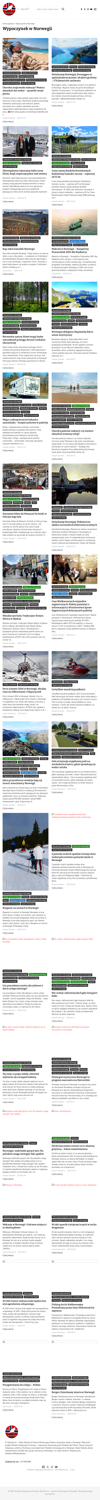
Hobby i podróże (77, 163)
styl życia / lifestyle (77, 241)
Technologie (26, 506)
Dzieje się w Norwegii (12, 163)
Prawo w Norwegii (26, 76)
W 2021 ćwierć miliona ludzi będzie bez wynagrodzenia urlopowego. (24, 1302)
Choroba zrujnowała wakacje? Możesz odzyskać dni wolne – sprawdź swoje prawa (24, 90)
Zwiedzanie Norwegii (82, 70)
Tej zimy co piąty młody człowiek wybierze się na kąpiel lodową (21, 1075)
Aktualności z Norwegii (61, 156)
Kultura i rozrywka (37, 594)
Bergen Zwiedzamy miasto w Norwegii (73, 1392)
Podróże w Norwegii (87, 67)
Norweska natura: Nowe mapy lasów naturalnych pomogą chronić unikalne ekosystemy (24, 339)
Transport (25, 412)
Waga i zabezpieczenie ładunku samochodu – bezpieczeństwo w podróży (25, 421)
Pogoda (92, 982)
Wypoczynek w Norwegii (36, 80)
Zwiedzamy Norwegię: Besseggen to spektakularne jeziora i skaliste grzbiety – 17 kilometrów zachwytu (74, 77)
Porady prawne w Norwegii (63, 416)
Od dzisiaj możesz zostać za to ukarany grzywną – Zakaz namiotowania (73, 1147)
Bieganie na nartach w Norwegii (21, 908)
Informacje (28, 1293)
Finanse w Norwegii (78, 317)
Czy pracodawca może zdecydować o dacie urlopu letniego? (23, 987)
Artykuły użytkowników (12, 1293)
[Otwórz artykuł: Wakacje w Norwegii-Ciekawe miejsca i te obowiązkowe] (25, 1199)
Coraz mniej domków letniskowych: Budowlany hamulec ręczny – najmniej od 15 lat (73, 173)
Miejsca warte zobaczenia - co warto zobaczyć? (21, 601)
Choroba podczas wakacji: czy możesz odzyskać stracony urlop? (72, 432)
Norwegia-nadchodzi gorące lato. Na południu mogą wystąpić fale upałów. (23, 1152)
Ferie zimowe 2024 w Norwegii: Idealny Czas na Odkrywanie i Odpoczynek (24, 690)
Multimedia (18, 502)
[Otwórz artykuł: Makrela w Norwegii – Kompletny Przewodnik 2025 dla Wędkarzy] (75, 222)
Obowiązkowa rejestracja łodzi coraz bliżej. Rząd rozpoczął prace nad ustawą (25, 172)
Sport (6, 900)
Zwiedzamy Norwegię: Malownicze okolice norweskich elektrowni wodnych (74, 523)
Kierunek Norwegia (11, 238)
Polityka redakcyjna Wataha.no (40, 1470)
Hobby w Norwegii (26, 762)
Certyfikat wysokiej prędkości (68, 689)
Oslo (34, 502)
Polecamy (34, 604)
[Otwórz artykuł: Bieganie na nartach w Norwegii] (25, 852)
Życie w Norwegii (28, 83)
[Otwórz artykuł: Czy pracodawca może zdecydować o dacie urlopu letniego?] (25, 953)
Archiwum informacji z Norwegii (65, 750)
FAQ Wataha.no (61, 1470)
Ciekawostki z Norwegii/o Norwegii (17, 159)
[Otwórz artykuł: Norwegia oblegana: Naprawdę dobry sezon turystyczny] (75, 295)
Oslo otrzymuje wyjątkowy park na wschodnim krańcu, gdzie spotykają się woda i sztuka (74, 764)
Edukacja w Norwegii (30, 322)
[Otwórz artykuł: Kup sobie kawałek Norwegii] (25, 222)
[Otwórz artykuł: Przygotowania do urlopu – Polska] (25, 1355)
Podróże (73, 67)
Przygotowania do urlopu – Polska (21, 1384)
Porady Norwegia (77, 413)
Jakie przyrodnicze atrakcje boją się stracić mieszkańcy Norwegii (22, 782)
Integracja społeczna (27, 591)
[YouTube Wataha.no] (91, 9)
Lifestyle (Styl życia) (25, 597)
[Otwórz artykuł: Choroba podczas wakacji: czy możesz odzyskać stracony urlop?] (75, 387)
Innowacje (7, 502)
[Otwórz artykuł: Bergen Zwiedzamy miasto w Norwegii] (75, 1357)
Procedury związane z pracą (14, 80)
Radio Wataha (9, 608)
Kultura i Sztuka (9, 597)
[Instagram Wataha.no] (88, 9)
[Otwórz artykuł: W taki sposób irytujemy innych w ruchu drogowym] (75, 1199)
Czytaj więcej (8, 121)
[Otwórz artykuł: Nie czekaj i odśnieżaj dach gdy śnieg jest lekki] (75, 955)
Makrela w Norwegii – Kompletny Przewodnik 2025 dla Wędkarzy (70, 250)
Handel (71, 321)
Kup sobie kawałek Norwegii (19, 249)
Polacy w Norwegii (11, 1381)
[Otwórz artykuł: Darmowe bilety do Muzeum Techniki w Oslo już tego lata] (25, 477)
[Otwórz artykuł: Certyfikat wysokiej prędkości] (75, 665)
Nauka (27, 502)
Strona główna (8, 24)
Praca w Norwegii (10, 76)
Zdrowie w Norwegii (11, 83)
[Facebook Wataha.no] (81, 9)
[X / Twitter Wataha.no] (85, 9)
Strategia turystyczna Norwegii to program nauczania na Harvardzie (71, 1079)
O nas (72, 1470)
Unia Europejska (85, 594)
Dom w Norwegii (88, 159)
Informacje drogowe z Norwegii (16, 1143)
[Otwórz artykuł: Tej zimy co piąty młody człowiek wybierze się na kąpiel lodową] (25, 1043)
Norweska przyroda (60, 67)
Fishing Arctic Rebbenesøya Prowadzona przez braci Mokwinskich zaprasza (73, 1307)
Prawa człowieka (59, 420)
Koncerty (24, 594)
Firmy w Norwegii (59, 321)
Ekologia (44, 759)
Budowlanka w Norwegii (82, 975)
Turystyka (83, 324)
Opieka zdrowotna (29, 73)
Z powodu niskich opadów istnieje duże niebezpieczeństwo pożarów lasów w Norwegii (74, 857)
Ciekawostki (57, 507)
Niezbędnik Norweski (12, 73)
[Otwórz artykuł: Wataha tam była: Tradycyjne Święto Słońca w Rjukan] (25, 570)
